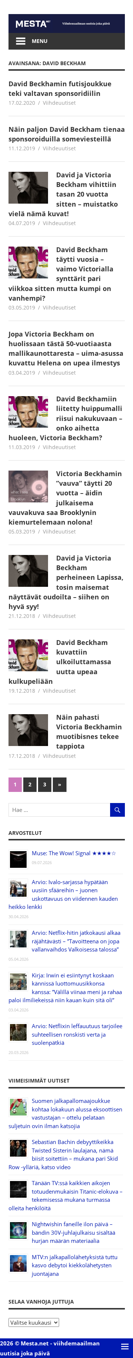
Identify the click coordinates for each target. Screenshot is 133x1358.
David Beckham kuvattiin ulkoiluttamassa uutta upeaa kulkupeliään (60, 662)
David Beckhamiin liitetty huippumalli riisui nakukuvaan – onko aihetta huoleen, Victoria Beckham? (65, 418)
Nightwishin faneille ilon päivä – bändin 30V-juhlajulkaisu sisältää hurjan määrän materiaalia (73, 1232)
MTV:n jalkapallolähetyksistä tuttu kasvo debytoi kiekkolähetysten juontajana (74, 1265)
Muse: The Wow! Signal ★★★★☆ (74, 853)
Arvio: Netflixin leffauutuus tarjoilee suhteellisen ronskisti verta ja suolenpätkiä (77, 1034)
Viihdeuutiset (59, 102)
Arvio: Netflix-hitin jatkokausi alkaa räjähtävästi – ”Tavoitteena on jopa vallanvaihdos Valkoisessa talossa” (76, 941)
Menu (40, 40)
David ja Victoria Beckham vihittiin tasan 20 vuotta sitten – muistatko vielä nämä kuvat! (63, 194)
